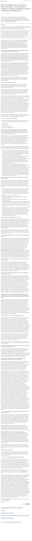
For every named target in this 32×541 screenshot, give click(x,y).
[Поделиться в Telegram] (27, 504)
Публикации (7, 13)
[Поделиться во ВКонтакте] (26, 504)
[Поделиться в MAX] (29, 504)
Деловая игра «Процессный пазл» (7, 518)
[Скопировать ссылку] (30, 504)
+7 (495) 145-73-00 (27, 0)
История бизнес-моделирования (7, 512)
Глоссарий (3, 510)
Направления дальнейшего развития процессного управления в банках (15, 515)
